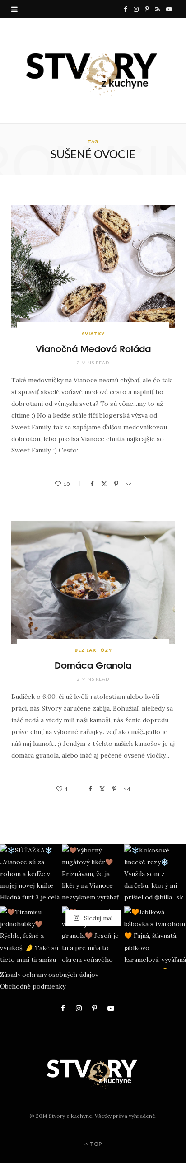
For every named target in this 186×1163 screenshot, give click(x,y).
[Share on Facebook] (92, 484)
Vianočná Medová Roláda (93, 348)
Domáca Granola (93, 664)
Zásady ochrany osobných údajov (49, 974)
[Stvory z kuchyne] (93, 71)
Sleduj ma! (97, 918)
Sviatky (93, 333)
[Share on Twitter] (104, 484)
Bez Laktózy (93, 650)
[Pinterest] (116, 484)
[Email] (128, 484)
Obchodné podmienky (32, 986)
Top (95, 1143)
